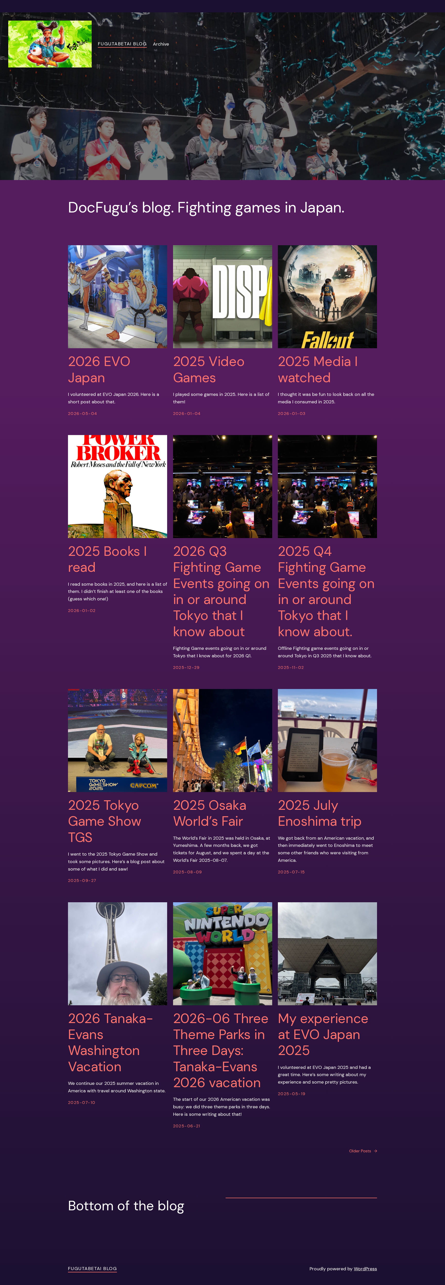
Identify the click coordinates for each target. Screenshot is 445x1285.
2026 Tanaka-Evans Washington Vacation (110, 1042)
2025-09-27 (82, 880)
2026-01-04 (187, 413)
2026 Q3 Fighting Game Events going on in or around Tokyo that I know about (221, 591)
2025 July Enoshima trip (320, 813)
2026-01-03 (291, 413)
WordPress (365, 1269)
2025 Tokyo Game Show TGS (104, 821)
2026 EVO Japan (99, 369)
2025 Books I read (107, 559)
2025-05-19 (291, 1093)
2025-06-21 (186, 1126)
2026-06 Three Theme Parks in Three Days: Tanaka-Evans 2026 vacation (221, 1050)
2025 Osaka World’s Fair (209, 813)
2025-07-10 (81, 1102)
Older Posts (363, 1151)
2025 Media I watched (317, 369)
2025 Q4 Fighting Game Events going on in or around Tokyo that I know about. (326, 591)
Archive (161, 44)
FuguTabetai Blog (122, 44)
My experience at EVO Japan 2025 (323, 1034)
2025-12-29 (186, 667)
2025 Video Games (209, 369)
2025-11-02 (291, 667)
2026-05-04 (82, 413)
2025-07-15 (291, 872)
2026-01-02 (82, 610)
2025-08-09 (187, 872)
